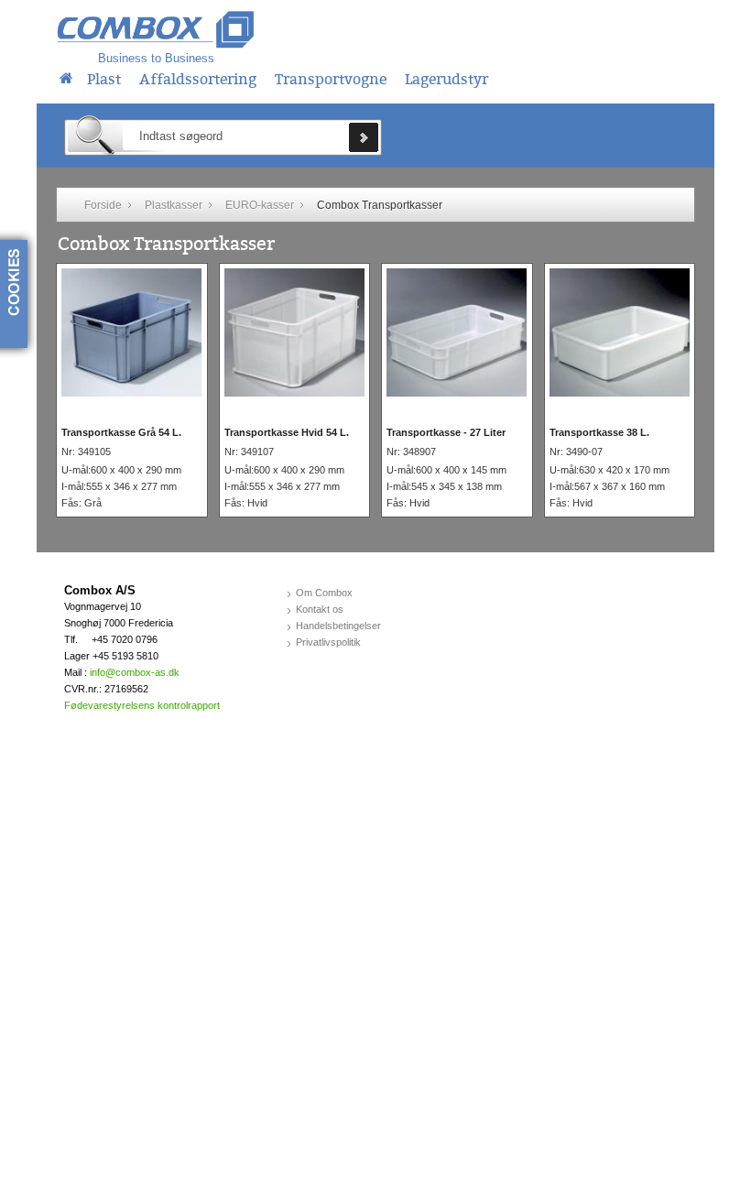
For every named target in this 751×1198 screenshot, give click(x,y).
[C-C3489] (456, 331)
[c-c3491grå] (131, 331)
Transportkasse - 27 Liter (446, 432)
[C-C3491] (294, 331)
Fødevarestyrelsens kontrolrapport (142, 705)
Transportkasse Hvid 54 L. (286, 432)
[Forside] (66, 76)
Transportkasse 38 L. (599, 432)
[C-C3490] (620, 331)
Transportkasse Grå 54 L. (121, 432)
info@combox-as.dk (135, 672)
